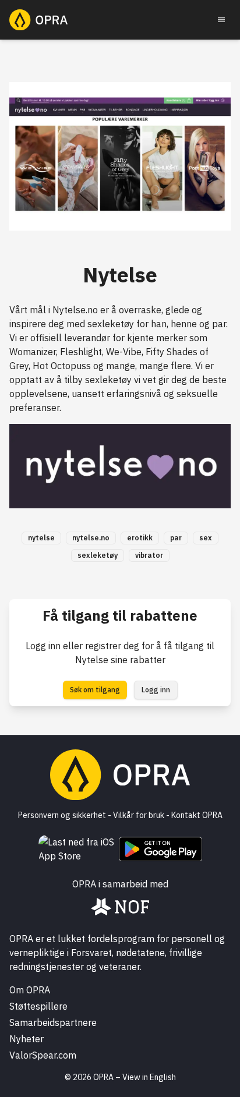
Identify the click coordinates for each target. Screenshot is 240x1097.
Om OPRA (29, 990)
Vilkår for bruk (138, 815)
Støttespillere (38, 1006)
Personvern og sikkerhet (62, 815)
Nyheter (26, 1039)
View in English (149, 1077)
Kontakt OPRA (197, 815)
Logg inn (156, 689)
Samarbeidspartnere (53, 1022)
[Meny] (221, 19)
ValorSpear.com (42, 1055)
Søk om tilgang (95, 689)
